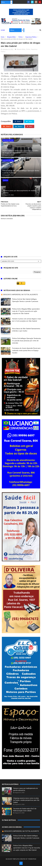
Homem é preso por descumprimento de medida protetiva (19, 192)
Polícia (21, 37)
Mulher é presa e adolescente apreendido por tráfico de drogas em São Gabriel (20, 152)
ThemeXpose (32, 859)
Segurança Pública (31, 37)
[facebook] (28, 2)
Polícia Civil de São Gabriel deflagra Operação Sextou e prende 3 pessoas (20, 172)
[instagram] (36, 2)
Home (3, 30)
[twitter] (32, 2)
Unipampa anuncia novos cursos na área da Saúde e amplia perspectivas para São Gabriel (26, 800)
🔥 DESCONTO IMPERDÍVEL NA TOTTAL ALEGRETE (19, 294)
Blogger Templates (12, 859)
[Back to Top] (21, 863)
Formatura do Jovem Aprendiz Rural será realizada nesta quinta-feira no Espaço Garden (26, 350)
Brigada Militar (11, 37)
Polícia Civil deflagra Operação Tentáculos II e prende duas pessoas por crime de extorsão (26, 341)
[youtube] (39, 2)
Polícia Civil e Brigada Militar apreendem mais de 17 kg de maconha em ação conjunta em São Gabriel (26, 311)
